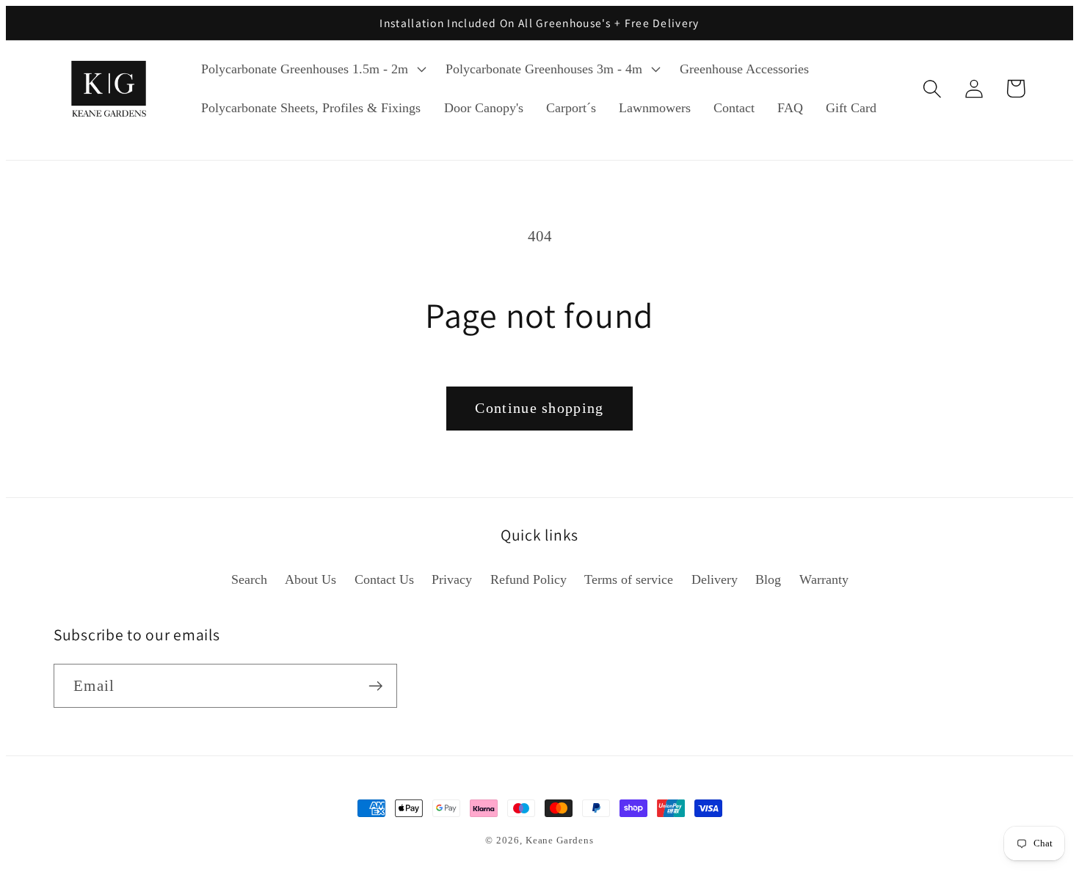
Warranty (824, 579)
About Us (310, 579)
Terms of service (628, 579)
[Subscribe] (375, 686)
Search (249, 579)
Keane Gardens (560, 840)
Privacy (452, 579)
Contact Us (384, 579)
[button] (312, 69)
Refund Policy (528, 579)
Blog (768, 579)
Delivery (714, 579)
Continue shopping (539, 408)
